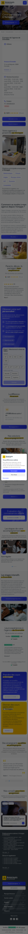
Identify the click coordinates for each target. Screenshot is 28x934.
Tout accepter (14, 471)
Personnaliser (6, 478)
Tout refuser (14, 474)
